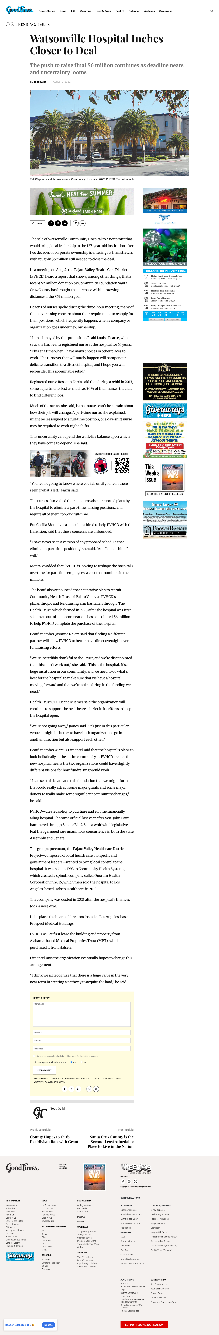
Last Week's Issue (85, 1260)
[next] (12, 24)
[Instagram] (129, 1181)
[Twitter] (58, 223)
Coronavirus (47, 1208)
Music (44, 1243)
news (118, 1079)
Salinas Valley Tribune (161, 1241)
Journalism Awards (160, 1289)
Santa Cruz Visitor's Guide (132, 1263)
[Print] (83, 223)
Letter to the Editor (14, 1221)
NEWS (44, 1201)
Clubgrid (81, 1247)
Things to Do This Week (88, 1244)
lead (96, 1079)
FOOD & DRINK (84, 1201)
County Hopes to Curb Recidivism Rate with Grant (54, 1139)
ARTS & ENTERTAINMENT (54, 1226)
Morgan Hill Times (159, 1232)
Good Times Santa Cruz (131, 1214)
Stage (44, 1250)
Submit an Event (84, 1238)
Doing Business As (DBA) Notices (132, 1306)
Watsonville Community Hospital (50, 1082)
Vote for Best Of (13, 1243)
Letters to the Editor (51, 1263)
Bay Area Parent (128, 1241)
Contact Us (11, 1218)
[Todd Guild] (40, 1113)
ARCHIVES (63, 1166)
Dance (44, 1234)
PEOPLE (81, 1217)
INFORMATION (13, 1201)
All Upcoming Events (86, 1231)
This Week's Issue (85, 1257)
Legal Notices (127, 1296)
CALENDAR (82, 1227)
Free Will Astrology (53, 24)
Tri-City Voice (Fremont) (161, 1250)
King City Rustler (158, 1223)
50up (123, 1237)
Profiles (80, 1221)
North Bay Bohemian (130, 1223)
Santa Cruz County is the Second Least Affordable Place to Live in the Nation (111, 1141)
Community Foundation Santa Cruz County (71, 1079)
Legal (123, 1289)
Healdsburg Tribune (160, 1214)
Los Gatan (155, 1228)
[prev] (8, 24)
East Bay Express (128, 1210)
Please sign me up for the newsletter (51, 1062)
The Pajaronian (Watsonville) (164, 1245)
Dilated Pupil (126, 1245)
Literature (46, 1240)
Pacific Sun (126, 1228)
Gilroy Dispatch (158, 1210)
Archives (10, 1233)
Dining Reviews (84, 1205)
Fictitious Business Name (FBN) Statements (132, 1300)
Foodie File (82, 1208)
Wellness (46, 1269)
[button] (211, 11)
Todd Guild (40, 81)
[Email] (74, 223)
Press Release (12, 1224)
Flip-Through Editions (87, 1263)
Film (43, 1237)
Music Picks (47, 1246)
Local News (47, 1218)
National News (48, 1215)
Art (43, 1231)
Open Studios (127, 1254)
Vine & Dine (82, 1211)
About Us (10, 1215)
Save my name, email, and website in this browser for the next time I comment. (68, 1056)
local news (107, 1079)
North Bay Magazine (130, 1259)
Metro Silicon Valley (129, 1219)
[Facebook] (51, 223)
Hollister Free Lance (160, 1219)
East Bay (125, 1250)
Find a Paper (11, 1236)
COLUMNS (47, 1255)
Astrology (46, 1259)
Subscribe (10, 1208)
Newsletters (11, 1205)
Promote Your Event (86, 1241)
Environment (47, 1211)
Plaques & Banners (14, 1246)
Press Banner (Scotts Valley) (164, 1237)
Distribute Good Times (16, 1240)
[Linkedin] (65, 223)
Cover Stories (48, 1221)
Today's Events (84, 1234)
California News (49, 1205)
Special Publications (86, 1266)
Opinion (45, 1266)
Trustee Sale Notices (130, 1311)
